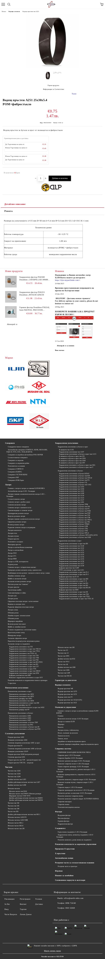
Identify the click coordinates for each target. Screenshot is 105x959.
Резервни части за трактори (67, 866)
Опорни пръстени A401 (16, 737)
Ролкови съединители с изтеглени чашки (22, 630)
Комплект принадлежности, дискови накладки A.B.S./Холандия (76, 770)
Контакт (23, 904)
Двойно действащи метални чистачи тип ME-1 (24, 814)
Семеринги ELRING (15, 472)
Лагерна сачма (13, 610)
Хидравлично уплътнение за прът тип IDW (24, 673)
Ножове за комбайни (64, 876)
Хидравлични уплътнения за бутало (70, 471)
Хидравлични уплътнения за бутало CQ (73, 482)
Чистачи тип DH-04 (64, 676)
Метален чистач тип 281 (16, 828)
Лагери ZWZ (12, 553)
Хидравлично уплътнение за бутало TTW (73, 531)
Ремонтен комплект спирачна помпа (70, 796)
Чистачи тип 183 (13, 806)
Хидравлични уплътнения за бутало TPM (73, 504)
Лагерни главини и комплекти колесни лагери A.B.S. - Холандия (26, 495)
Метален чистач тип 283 (66, 647)
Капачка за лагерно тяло (16, 604)
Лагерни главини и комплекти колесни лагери (24, 519)
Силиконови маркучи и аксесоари (70, 880)
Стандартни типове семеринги (18, 447)
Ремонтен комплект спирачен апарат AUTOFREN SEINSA (78, 799)
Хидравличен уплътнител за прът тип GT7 (24, 666)
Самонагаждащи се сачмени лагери (20, 510)
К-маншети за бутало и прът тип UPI (72, 463)
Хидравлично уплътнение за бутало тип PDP (75, 513)
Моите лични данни (52, 951)
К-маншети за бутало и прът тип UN (72, 456)
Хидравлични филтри (65, 824)
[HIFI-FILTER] (16, 402)
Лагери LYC (12, 556)
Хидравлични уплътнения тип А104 (71, 489)
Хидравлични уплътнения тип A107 (71, 452)
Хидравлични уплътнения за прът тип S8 (73, 592)
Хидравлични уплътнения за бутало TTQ (73, 529)
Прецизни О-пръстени (65, 849)
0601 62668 (70, 908)
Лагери (8, 485)
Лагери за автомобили (15, 550)
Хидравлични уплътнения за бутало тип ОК (74, 506)
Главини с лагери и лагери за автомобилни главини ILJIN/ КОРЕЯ (77, 712)
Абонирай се (12, 324)
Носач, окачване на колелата (68, 733)
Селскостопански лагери (16, 499)
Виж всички (59, 350)
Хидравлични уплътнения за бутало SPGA (74, 533)
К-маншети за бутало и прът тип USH (72, 461)
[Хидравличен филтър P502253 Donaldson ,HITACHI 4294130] (11, 297)
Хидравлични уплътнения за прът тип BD (73, 579)
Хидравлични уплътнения (66, 443)
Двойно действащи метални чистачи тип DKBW (26, 798)
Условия (38, 899)
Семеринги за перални (15, 460)
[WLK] (39, 421)
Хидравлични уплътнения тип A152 (71, 552)
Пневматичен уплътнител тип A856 (21, 701)
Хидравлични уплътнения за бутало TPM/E (74, 524)
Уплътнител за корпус (15, 542)
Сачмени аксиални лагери (17, 505)
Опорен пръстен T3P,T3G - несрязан (20, 763)
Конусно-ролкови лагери (16, 516)
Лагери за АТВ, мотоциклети (18, 561)
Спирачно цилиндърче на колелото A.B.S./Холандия (76, 790)
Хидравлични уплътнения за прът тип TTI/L (74, 596)
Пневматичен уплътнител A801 (20, 716)
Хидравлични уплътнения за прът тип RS (73, 585)
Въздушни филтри (64, 815)
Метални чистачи (14, 788)
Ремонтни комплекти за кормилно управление (75, 844)
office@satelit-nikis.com (73, 898)
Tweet (74, 94)
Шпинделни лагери (14, 635)
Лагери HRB (12, 559)
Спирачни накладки (64, 802)
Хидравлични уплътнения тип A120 (71, 546)
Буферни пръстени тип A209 (69, 568)
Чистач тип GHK (64, 670)
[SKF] (16, 421)
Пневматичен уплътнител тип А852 (21, 694)
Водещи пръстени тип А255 (67, 691)
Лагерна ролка (13, 598)
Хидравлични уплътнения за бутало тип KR (74, 476)
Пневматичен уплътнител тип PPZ (21, 725)
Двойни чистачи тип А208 (17, 785)
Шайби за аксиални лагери (17, 579)
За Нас (7, 904)
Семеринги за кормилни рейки (18, 463)
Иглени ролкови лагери (16, 525)
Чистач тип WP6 (63, 656)
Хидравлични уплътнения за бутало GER (73, 526)
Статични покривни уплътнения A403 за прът (24, 743)
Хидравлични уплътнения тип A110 (71, 495)
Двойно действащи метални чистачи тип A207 (24, 782)
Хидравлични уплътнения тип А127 (71, 500)
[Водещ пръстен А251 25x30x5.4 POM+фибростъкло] (52, 67)
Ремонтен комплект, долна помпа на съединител (74, 840)
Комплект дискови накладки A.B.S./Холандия (74, 761)
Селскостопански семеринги (18, 457)
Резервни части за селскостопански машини (74, 863)
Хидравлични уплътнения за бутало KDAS (74, 473)
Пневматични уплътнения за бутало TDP (23, 722)
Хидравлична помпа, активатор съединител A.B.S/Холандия (74, 836)
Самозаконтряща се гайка (17, 593)
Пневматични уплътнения (16, 688)
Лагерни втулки (13, 536)
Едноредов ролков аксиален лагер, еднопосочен (24, 570)
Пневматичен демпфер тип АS (19, 705)
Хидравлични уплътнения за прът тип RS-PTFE (26, 662)
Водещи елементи (14, 11)
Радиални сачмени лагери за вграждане (21, 527)
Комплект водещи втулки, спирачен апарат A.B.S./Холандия (74, 783)
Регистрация (25, 899)
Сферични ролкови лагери (17, 522)
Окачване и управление (65, 707)
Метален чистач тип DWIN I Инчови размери (25, 794)
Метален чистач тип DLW (18, 791)
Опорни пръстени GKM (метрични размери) (23, 754)
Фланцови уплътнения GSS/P (18, 751)
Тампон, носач (63, 739)
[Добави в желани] (99, 171)
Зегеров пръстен (13, 587)
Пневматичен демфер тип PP (19, 710)
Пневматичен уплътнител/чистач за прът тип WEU (27, 707)
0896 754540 (70, 903)
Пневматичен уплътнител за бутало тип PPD (24, 729)
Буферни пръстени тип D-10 (69, 577)
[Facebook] (57, 913)
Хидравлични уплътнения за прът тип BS (73, 544)
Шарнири (61, 724)
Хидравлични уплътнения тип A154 (71, 557)
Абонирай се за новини (65, 346)
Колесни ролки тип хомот (17, 624)
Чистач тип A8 (63, 664)
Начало (4, 11)
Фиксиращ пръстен (14, 544)
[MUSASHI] (39, 387)
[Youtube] (63, 913)
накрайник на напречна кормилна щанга (72, 741)
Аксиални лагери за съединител (19, 644)
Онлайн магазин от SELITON (52, 956)
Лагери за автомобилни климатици (20, 547)
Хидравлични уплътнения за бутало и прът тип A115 (77, 454)
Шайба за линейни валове (17, 627)
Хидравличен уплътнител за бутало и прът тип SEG (77, 465)
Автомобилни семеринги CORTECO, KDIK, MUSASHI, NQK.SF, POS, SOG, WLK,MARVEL (27, 451)
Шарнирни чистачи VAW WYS (19, 796)
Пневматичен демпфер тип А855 (20, 698)
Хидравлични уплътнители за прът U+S (73, 581)
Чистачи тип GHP (64, 673)
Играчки (59, 871)
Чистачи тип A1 (63, 653)
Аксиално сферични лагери (17, 638)
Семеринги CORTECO (15, 469)
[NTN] (39, 403)
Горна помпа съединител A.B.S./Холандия (72, 832)
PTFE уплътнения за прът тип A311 (71, 570)
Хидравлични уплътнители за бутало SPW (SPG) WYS (78, 535)
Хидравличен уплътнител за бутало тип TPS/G (75, 520)
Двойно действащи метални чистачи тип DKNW (26, 800)
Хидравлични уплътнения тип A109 (71, 493)
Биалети (60, 727)
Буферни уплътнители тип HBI (20, 675)
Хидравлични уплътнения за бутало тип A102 (75, 485)
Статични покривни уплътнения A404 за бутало (24, 749)
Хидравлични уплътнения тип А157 (71, 563)
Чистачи (8, 767)
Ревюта (8, 211)
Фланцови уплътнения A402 (17, 740)
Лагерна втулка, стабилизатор (68, 730)
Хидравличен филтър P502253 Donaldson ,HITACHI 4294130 (32, 293)
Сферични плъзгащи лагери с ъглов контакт (23, 601)
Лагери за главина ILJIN (66, 721)
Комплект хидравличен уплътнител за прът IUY (26, 677)
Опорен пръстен (13, 539)
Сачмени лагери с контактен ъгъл (19, 507)
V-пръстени (12, 683)
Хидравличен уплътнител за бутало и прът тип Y (76, 467)
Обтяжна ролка (13, 613)
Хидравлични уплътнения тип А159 (71, 566)
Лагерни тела (12, 533)
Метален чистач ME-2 (15, 823)
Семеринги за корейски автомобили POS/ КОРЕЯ (25, 455)
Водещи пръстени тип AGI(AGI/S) (70, 700)
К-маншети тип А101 (66, 450)
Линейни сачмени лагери (16, 576)
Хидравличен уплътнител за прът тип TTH (24, 658)
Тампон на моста (64, 736)
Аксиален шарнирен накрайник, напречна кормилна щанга (78, 744)
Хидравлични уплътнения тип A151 (71, 550)
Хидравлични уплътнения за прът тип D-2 (74, 572)
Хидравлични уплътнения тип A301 (71, 502)
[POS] (16, 387)
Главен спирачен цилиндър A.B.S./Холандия (73, 766)
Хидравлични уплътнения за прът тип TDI (74, 594)
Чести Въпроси (10, 914)
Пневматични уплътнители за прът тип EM (24, 703)
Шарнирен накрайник (15, 621)
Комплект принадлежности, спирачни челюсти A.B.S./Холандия (76, 776)
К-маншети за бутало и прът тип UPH (72, 458)
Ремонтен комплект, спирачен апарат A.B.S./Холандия (77, 779)
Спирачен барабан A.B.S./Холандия (70, 758)
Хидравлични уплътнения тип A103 (71, 487)
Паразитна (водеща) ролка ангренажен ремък (24, 641)
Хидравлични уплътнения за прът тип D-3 (74, 574)
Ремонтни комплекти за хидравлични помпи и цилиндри (27, 680)
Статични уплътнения (15, 734)
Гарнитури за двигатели (65, 680)
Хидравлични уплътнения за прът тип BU (23, 664)
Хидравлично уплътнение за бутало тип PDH (75, 511)
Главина (60, 716)
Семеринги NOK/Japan (16, 480)
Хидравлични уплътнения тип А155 (71, 559)
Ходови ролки (13, 564)
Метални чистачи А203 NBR (18, 820)
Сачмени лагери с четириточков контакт (22, 567)
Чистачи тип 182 (13, 803)
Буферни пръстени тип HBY (69, 590)
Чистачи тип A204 (14, 774)
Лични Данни (26, 914)
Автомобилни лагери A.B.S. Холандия (21, 491)
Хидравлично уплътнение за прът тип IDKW (24, 671)
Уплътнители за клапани (16, 466)
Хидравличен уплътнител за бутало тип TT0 (74, 515)
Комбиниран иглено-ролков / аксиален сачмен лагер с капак (29, 573)
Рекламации (9, 899)
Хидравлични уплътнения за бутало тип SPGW (75, 478)
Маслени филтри (63, 818)
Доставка (39, 904)
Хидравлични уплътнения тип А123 (71, 498)
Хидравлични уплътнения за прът (69, 541)
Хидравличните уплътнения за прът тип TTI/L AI (76, 599)
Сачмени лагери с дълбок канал (19, 502)
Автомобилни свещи (64, 858)
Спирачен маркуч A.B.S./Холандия (70, 787)
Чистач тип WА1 (63, 662)
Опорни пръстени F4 (15, 746)
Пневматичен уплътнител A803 (20, 718)
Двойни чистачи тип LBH (67, 667)
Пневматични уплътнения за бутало (20, 713)
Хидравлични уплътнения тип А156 (71, 561)
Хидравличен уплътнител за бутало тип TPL (74, 522)
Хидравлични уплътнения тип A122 (71, 548)
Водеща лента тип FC (65, 697)
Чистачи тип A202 (14, 771)
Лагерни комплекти (14, 530)
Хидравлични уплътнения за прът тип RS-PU (75, 588)
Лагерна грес (12, 596)
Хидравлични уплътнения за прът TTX (22, 669)
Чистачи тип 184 (13, 809)
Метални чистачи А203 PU (17, 817)
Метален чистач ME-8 (15, 826)
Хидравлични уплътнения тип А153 (71, 555)
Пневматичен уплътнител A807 (20, 720)
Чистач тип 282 (13, 811)
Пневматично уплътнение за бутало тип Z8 (24, 727)
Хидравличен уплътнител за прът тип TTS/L (24, 651)
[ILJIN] (16, 369)
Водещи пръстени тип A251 (31, 11)
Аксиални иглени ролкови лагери (19, 581)
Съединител (60, 828)
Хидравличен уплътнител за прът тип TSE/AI (25, 649)
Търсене (23, 909)
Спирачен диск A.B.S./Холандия (69, 755)
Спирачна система (63, 749)
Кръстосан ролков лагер (16, 632)
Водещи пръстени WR (65, 688)
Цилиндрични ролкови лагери (18, 513)
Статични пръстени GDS (16, 757)
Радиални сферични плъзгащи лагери (21, 607)
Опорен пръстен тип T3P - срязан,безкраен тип (24, 760)
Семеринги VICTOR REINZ (17, 475)
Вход (6, 909)
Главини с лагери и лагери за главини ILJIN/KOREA (26, 488)
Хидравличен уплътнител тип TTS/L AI (23, 653)
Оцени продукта (53, 85)
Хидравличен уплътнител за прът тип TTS (24, 656)
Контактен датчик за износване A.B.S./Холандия (75, 793)
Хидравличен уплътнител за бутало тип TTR (74, 517)
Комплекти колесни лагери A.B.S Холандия (73, 719)
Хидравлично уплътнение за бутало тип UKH (75, 537)
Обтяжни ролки (13, 618)
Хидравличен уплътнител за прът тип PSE (24, 660)
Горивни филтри (63, 821)
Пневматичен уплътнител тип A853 (21, 696)
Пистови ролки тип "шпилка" (18, 584)
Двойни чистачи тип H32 (66, 659)
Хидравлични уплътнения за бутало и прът (73, 447)
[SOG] (39, 369)
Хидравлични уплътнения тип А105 (71, 491)
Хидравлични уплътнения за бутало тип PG (74, 480)
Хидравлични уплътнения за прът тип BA (73, 583)
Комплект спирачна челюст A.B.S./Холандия (73, 764)
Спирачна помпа (63, 804)
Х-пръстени (60, 853)
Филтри (58, 812)
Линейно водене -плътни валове (19, 615)
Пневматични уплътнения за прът (19, 691)
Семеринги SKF (13, 477)
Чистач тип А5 (63, 650)
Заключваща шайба (14, 590)
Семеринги (10, 443)
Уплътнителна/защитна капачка (69, 807)
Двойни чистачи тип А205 (17, 779)
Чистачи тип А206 (14, 776)
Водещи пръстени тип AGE (67, 703)
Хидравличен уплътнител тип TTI (21, 647)
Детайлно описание (15, 204)
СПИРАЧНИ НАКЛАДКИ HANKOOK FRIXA (74, 752)
